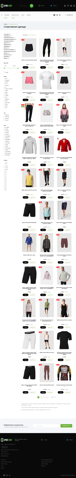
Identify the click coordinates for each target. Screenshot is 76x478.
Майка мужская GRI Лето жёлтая (29, 190)
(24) (7, 34)
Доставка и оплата (15, 14)
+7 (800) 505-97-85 (4, 447)
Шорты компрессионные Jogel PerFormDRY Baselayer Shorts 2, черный (29, 288)
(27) (7, 35)
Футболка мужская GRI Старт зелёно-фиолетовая (46, 320)
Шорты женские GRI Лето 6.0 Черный (64, 93)
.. (49, 397)
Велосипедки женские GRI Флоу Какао (64, 255)
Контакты (29, 14)
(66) (7, 56)
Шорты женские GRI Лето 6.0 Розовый (29, 93)
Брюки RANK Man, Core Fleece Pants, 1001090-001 (29, 125)
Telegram (55, 5)
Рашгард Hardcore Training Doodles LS (64, 385)
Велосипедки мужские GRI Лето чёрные (64, 60)
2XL (46, 152)
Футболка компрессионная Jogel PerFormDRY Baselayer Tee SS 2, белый (46, 93)
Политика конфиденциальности (47, 459)
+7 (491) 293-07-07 (4, 446)
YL (33, 282)
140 (28, 250)
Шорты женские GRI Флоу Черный (29, 60)
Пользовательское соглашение (46, 461)
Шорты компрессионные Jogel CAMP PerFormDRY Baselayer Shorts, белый (29, 353)
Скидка (6, 72)
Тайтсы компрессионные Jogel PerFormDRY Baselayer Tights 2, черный (47, 61)
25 (52, 397)
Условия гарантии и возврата (6, 461)
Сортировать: (25, 35)
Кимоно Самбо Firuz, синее (29, 255)
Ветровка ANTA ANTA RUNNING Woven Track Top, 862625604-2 (29, 320)
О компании (6, 14)
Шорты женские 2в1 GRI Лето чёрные (64, 190)
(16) (7, 42)
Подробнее (32, 67)
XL (67, 55)
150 (30, 250)
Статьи (22, 14)
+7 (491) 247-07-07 (4, 451)
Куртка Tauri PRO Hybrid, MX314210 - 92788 (64, 125)
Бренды (5, 17)
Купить (25, 67)
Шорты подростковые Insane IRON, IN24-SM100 (29, 385)
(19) (7, 46)
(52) (9, 49)
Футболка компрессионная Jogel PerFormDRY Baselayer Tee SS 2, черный (64, 353)
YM (31, 282)
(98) (10, 51)
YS (28, 380)
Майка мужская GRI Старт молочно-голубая (47, 223)
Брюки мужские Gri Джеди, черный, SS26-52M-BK (47, 190)
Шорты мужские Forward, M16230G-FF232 (64, 223)
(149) (6, 47)
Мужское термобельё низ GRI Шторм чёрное (46, 158)
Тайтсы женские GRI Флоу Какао (46, 385)
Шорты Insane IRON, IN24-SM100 (29, 222)
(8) (8, 54)
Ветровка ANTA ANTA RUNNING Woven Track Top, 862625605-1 (47, 288)
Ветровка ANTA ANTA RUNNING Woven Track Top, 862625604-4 (47, 255)
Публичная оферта (44, 463)
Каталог (42, 5)
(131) (9, 37)
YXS (26, 380)
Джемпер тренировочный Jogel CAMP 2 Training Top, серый (29, 158)
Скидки (13, 17)
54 (64, 152)
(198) (10, 39)
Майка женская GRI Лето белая (47, 352)
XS (44, 55)
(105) (6, 58)
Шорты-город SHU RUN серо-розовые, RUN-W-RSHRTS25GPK (46, 125)
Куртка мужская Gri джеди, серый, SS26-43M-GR (64, 288)
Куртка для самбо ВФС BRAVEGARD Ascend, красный (64, 158)
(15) (6, 53)
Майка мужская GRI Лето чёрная (64, 320)
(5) (7, 44)
